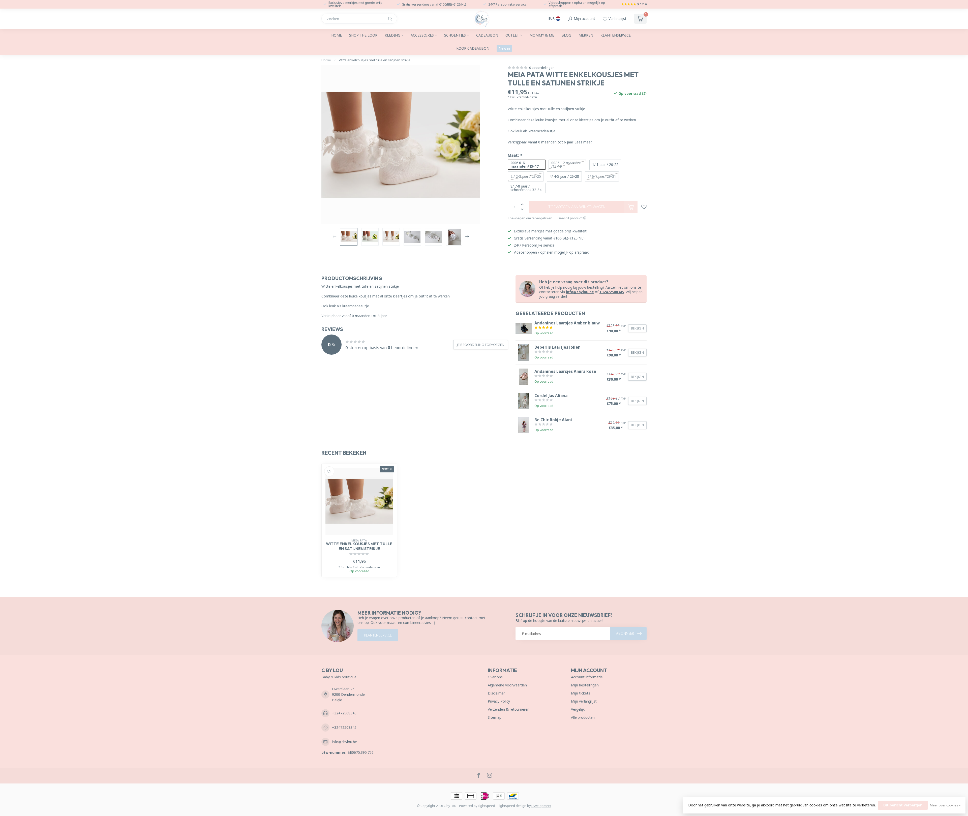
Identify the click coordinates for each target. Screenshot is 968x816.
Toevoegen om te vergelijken (530, 218)
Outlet (512, 35)
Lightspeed (486, 806)
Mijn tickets (580, 693)
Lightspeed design (512, 806)
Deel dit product (570, 218)
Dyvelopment (541, 806)
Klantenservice (615, 35)
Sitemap (494, 717)
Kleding (392, 35)
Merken (586, 35)
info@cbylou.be (580, 291)
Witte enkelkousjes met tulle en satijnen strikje (374, 60)
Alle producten (583, 717)
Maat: (515, 155)
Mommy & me (541, 35)
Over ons (495, 677)
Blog (566, 35)
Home (336, 35)
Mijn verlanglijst (584, 701)
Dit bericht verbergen (902, 805)
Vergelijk (578, 709)
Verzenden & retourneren (508, 709)
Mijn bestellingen (585, 685)
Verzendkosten (527, 97)
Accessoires (422, 35)
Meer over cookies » (945, 805)
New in (504, 48)
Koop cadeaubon (472, 48)
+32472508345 (611, 291)
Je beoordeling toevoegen (480, 344)
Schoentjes (455, 35)
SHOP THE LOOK (363, 35)
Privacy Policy (499, 701)
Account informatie (587, 677)
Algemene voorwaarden (507, 685)
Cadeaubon (487, 35)
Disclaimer (496, 693)
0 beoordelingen (542, 68)
